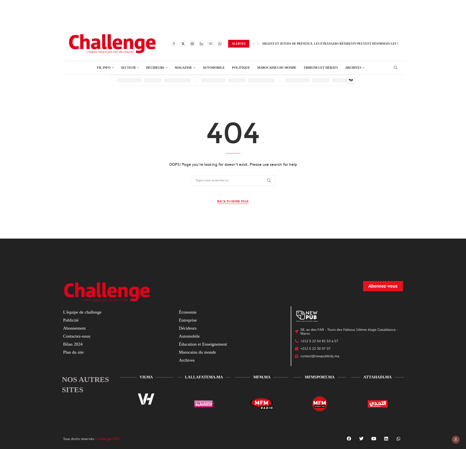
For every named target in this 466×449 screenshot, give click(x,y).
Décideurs (188, 328)
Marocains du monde (197, 352)
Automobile (189, 336)
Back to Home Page (233, 201)
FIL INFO (103, 67)
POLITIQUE (241, 67)
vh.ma (146, 377)
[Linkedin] (201, 43)
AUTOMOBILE (214, 67)
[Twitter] (183, 43)
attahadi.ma (377, 377)
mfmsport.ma (320, 377)
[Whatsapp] (219, 43)
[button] (253, 44)
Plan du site (73, 352)
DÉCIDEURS (155, 67)
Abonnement (74, 328)
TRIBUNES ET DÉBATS (321, 67)
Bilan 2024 (73, 344)
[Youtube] (210, 43)
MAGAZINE (183, 67)
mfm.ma (262, 377)
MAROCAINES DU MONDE (276, 67)
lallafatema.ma (204, 377)
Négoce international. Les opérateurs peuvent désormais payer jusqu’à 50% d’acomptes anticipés (345, 43)
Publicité (71, 320)
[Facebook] (173, 43)
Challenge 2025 (107, 438)
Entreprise (188, 320)
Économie (188, 312)
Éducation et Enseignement (203, 344)
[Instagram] (192, 43)
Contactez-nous (76, 336)
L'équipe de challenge (82, 312)
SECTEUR (128, 67)
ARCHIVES (353, 67)
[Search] (395, 68)
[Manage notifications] (456, 439)
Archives (187, 360)
